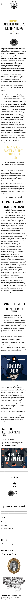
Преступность (14, 21)
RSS (14, 299)
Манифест (4, 525)
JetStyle (19, 595)
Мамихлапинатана (13, 599)
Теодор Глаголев (5, 532)
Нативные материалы (7, 528)
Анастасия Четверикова (8, 439)
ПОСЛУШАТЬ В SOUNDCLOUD (14, 202)
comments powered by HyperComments (11, 510)
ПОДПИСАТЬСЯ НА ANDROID (14, 304)
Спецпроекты (5, 535)
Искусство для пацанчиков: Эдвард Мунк (11, 432)
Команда (3, 522)
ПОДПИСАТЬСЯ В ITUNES (14, 207)
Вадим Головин (16, 494)
